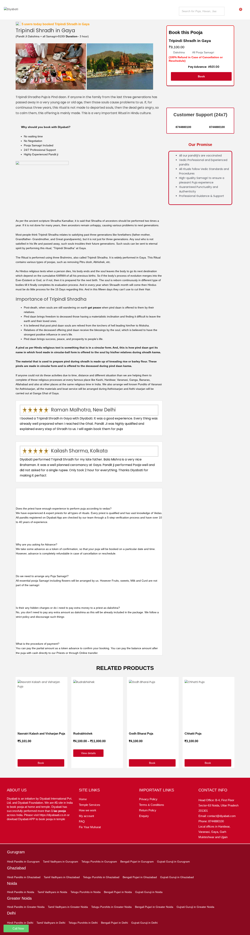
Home (83, 799)
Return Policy (147, 810)
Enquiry (144, 816)
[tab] (89, 499)
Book (201, 76)
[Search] (220, 11)
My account (86, 816)
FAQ (82, 821)
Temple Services (89, 804)
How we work (87, 810)
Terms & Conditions (151, 804)
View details (88, 753)
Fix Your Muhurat (90, 827)
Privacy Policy (148, 799)
